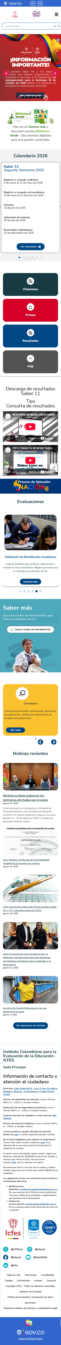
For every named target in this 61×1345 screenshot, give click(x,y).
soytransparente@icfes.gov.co (40, 1204)
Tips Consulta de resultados (30, 403)
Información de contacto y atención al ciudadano (30, 1079)
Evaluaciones (30, 502)
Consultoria (30, 703)
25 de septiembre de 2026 (19, 231)
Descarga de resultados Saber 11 (30, 391)
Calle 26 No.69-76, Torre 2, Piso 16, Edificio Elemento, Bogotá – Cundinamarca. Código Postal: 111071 (30, 1091)
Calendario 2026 (30, 156)
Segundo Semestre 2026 (24, 168)
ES (40, 3)
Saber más (17, 608)
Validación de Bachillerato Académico (30, 557)
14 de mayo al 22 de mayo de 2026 (24, 194)
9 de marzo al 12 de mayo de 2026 (23, 181)
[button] (57, 14)
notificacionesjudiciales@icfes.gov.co (38, 1189)
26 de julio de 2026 (17, 219)
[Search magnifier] (59, 26)
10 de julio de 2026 (14, 206)
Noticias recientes (30, 753)
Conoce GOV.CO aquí (30, 1338)
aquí (16, 1134)
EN (32, 3)
